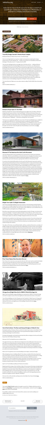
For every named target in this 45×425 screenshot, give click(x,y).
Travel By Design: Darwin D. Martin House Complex (16, 54)
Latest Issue (33, 2)
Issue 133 (22, 26)
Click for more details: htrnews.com (7, 127)
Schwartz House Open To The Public (12, 109)
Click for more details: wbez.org (7, 302)
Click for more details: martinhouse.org (8, 84)
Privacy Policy (23, 416)
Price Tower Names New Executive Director (14, 259)
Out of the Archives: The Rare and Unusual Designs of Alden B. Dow (20, 328)
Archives (39, 2)
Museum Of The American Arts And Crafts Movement (17, 152)
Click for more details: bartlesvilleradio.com (9, 267)
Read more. (30, 232)
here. (3, 82)
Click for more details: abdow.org (7, 377)
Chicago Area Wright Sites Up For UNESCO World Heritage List (19, 292)
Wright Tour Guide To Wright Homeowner (13, 202)
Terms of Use (18, 416)
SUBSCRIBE (32, 18)
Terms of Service (31, 418)
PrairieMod (9, 387)
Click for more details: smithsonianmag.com (9, 177)
